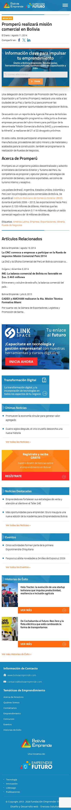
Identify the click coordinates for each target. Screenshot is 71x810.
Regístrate (13, 476)
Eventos (7, 724)
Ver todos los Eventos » (18, 567)
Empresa (34, 221)
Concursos (8, 718)
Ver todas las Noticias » (18, 442)
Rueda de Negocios (12, 225)
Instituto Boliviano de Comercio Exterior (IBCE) (38, 198)
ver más (26, 610)
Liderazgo (11, 787)
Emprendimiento (12, 713)
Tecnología (11, 779)
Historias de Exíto (12, 729)
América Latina (21, 221)
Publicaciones (13, 791)
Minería (61, 221)
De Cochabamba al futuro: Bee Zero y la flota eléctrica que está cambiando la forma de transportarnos (42, 624)
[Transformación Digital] (25, 386)
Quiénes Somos (11, 702)
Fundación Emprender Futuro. (48, 801)
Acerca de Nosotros (13, 697)
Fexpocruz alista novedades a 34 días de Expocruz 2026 (35, 558)
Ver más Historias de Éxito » (16, 654)
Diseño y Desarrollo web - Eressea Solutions (35, 806)
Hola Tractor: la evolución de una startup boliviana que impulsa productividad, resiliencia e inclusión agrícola (43, 590)
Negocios (7, 18)
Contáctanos (10, 707)
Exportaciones (48, 221)
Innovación (12, 783)
